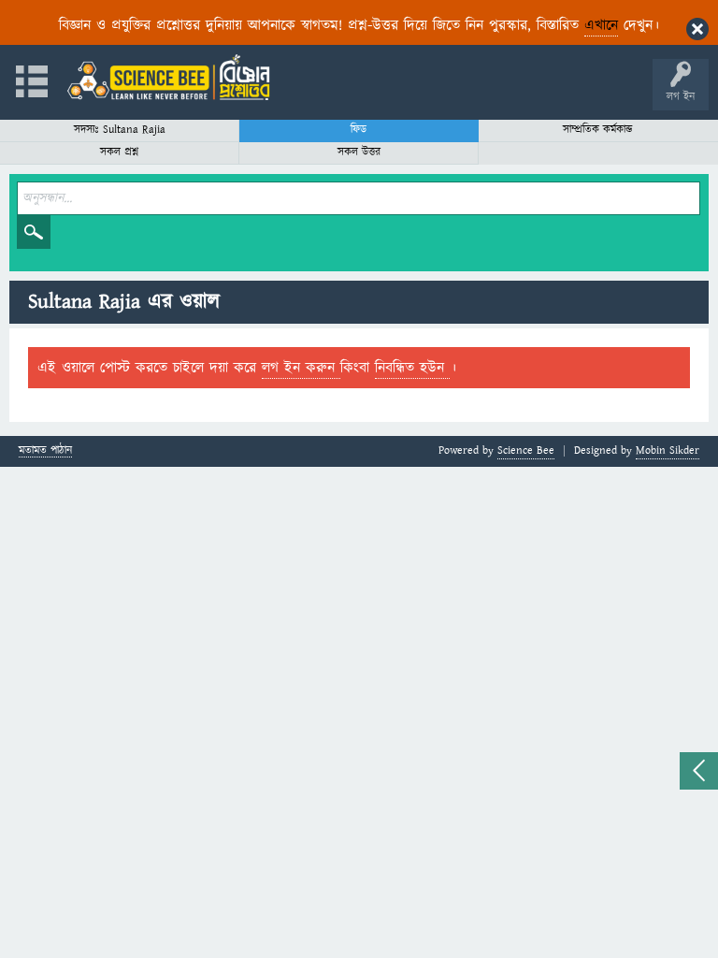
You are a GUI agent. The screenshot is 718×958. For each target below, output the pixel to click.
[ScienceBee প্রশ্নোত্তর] (168, 77)
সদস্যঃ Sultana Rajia (119, 130)
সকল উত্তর (359, 152)
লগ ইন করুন (301, 367)
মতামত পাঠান (45, 451)
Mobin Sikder (667, 450)
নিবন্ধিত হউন (412, 367)
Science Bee (525, 450)
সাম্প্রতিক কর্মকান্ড (598, 130)
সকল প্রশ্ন (119, 152)
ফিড (358, 130)
